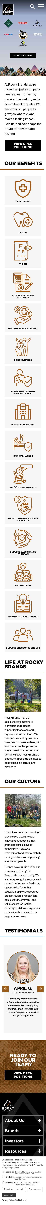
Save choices (35, 1189)
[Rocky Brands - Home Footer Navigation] (8, 1105)
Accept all (8, 1195)
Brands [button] (12, 1130)
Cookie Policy (20, 1200)
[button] (41, 1092)
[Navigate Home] (8, 9)
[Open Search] (32, 6)
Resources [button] (15, 1151)
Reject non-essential (13, 1189)
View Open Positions (23, 145)
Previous (5, 989)
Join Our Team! (23, 55)
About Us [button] (14, 1120)
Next (40, 989)
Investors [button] (14, 1140)
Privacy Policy (8, 1200)
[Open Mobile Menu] (41, 6)
